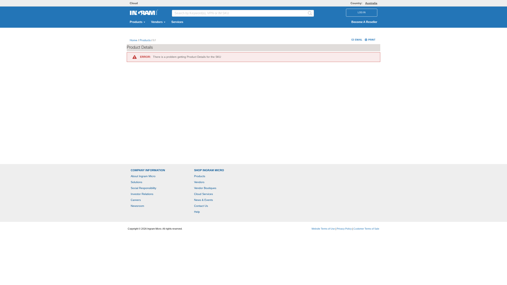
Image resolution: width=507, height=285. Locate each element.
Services (177, 22)
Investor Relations (142, 194)
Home (133, 40)
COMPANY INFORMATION (148, 170)
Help (197, 211)
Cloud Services (203, 194)
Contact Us (201, 205)
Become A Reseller (364, 22)
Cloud (134, 3)
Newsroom (137, 205)
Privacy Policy (344, 228)
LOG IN (362, 12)
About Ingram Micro (143, 176)
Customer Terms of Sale (366, 228)
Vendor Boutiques (205, 188)
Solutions (136, 182)
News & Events (203, 199)
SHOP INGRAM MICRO (209, 170)
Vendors (157, 22)
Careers (136, 199)
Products (136, 22)
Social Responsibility (143, 188)
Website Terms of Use (323, 228)
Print (371, 39)
